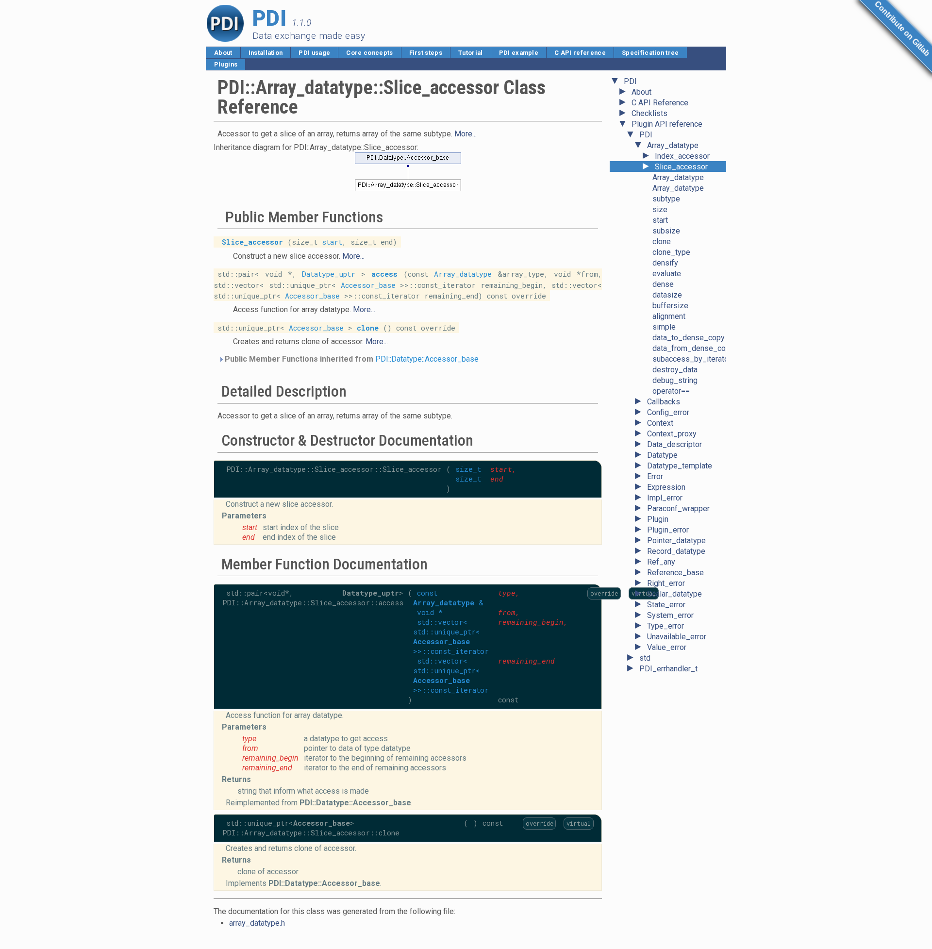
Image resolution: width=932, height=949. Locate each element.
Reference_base (675, 572)
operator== (671, 391)
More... (465, 133)
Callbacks (663, 401)
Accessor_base (368, 284)
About (223, 52)
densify (665, 262)
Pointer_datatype (676, 540)
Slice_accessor (681, 166)
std (644, 658)
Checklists (649, 113)
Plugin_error (668, 529)
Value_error (666, 647)
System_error (670, 615)
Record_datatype (676, 551)
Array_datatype (673, 145)
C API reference (580, 52)
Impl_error (664, 497)
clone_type (671, 252)
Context (660, 423)
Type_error (665, 626)
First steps (426, 52)
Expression (666, 487)
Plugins (225, 64)
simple (664, 327)
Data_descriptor (674, 444)
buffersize (670, 305)
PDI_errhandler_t (668, 668)
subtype (666, 198)
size (659, 209)
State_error (666, 604)
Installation (266, 52)
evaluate (666, 273)
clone (661, 241)
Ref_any (661, 561)
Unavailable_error (676, 636)
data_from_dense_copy (693, 348)
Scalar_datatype (674, 594)
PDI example (519, 52)
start (660, 220)
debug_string (675, 380)
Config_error (668, 412)
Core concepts (369, 52)
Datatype (662, 455)
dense (663, 284)
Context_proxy (672, 433)
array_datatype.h (257, 923)
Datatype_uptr (328, 274)
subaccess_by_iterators (693, 359)
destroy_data (675, 369)
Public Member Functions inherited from (351, 359)
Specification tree (650, 52)
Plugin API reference (667, 124)
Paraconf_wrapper (678, 508)
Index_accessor (682, 156)
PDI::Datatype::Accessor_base (427, 359)
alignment (668, 316)
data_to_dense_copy (688, 337)
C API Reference (660, 102)
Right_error (666, 583)
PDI (630, 81)
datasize (667, 295)
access (384, 274)
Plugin (657, 519)
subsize (666, 230)
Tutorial (470, 52)
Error (655, 476)
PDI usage (314, 52)
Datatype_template (679, 465)
